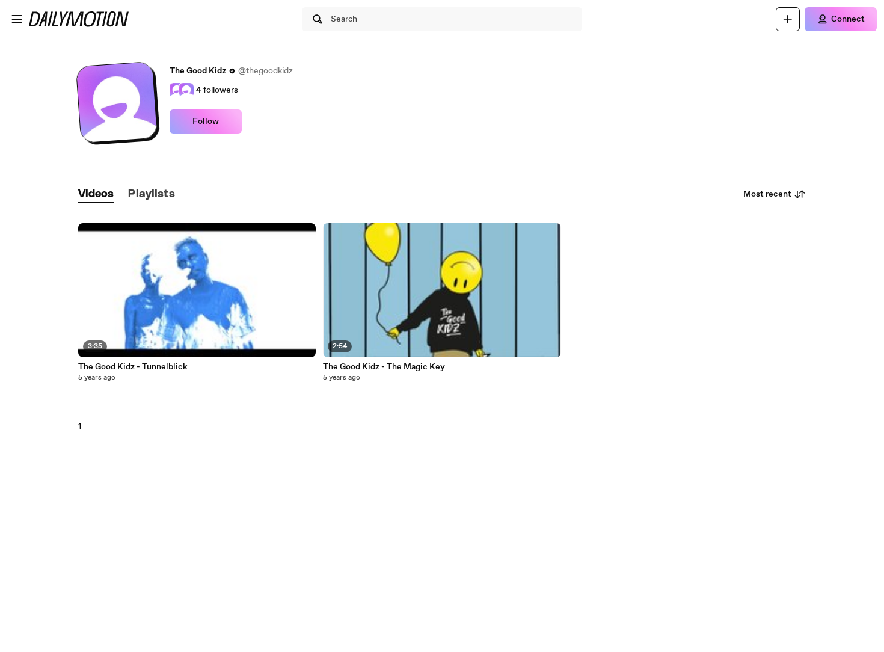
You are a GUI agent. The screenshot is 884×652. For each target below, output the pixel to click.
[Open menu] (16, 19)
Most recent (767, 194)
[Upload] (788, 19)
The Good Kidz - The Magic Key (384, 367)
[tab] (96, 194)
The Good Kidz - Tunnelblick (133, 367)
